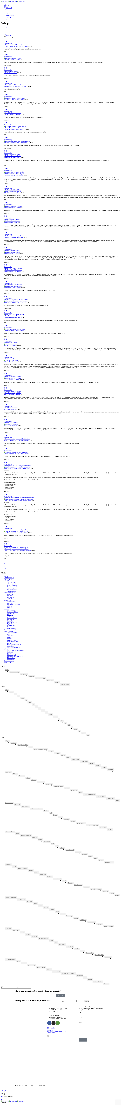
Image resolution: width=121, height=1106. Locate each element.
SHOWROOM (10, 15)
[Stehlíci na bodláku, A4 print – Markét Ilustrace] (62, 439)
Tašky (9, 598)
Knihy (9, 634)
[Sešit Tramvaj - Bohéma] (62, 423)
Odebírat (87, 1001)
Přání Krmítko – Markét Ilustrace (12, 287)
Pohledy (10, 637)
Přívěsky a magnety (13, 628)
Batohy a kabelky (9, 592)
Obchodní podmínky (52, 1027)
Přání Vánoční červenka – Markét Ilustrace (15, 302)
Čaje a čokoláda (12, 618)
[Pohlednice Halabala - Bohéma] (62, 155)
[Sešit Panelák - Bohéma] (62, 359)
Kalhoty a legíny (12, 586)
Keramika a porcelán (10, 629)
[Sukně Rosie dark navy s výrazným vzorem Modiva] (62, 498)
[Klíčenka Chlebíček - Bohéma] (62, 58)
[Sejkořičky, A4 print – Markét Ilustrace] (62, 329)
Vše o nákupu (51, 1028)
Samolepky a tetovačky (14, 644)
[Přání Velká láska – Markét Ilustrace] (62, 315)
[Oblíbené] (6, 41)
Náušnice (10, 613)
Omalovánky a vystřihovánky (15, 650)
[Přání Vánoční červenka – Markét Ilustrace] (62, 300)
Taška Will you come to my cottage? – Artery (16, 532)
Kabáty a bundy (12, 589)
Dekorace (10, 626)
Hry (9, 643)
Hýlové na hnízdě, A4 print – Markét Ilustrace (16, 46)
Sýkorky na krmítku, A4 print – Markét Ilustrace (16, 453)
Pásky (9, 606)
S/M (5, 470)
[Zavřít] (6, 572)
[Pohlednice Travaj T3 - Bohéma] (62, 269)
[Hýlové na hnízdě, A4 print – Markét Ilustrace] (62, 45)
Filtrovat (8, 35)
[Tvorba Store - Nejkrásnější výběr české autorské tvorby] (13, 1)
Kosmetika (10, 625)
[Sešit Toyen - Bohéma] (62, 408)
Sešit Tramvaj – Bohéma (10, 425)
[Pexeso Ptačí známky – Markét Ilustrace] (62, 127)
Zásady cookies (51, 1032)
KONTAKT (9, 17)
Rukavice (10, 603)
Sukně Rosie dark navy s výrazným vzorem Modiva (17, 500)
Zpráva (80, 1022)
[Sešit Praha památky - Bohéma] (62, 392)
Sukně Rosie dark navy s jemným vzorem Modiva (17, 468)
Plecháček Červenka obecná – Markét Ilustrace (16, 142)
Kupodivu (48, 1085)
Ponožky (10, 607)
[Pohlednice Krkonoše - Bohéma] (62, 206)
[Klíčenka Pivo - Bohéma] (62, 71)
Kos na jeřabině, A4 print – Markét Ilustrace (15, 86)
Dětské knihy (11, 655)
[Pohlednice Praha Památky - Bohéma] (62, 236)
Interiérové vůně (12, 622)
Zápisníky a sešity (12, 640)
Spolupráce (50, 1030)
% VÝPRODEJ (9, 578)
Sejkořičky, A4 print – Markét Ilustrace (14, 330)
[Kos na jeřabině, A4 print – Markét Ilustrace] (62, 85)
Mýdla (9, 624)
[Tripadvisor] (58, 1023)
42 (4, 566)
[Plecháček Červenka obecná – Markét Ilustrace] (62, 141)
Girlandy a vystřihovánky (14, 647)
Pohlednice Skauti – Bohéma (11, 253)
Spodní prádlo (11, 591)
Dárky (7, 616)
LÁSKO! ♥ (8, 579)
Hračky (10, 652)
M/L (7, 470)
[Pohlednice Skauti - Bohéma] (62, 251)
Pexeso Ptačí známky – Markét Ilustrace (14, 129)
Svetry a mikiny (12, 588)
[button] (8, 43)
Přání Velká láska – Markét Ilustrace (13, 317)
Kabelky (10, 595)
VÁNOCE (7, 662)
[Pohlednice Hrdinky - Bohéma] (62, 190)
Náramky (10, 615)
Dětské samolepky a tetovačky (16, 656)
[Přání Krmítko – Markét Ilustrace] (62, 285)
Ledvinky (10, 597)
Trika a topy (11, 583)
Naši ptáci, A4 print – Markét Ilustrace (14, 99)
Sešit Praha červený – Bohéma (12, 379)
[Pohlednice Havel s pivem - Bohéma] (62, 172)
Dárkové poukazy (9, 661)
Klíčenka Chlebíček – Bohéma (12, 59)
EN (6, 19)
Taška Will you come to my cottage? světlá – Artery (17, 550)
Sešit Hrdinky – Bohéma (10, 345)
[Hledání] (5, 10)
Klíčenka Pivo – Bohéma (10, 73)
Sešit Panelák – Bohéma (10, 361)
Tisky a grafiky (12, 632)
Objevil (35, 1085)
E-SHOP (8, 13)
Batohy (10, 594)
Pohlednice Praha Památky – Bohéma (14, 237)
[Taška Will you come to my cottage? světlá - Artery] (62, 548)
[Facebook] (49, 1023)
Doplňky (7, 600)
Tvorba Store (4, 27)
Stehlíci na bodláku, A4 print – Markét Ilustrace (16, 440)
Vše (6, 576)
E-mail (80, 1017)
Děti (6, 649)
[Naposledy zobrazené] (5, 1092)
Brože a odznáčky (12, 612)
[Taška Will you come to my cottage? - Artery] (62, 530)
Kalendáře (10, 646)
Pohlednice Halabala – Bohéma (12, 157)
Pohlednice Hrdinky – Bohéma (12, 193)
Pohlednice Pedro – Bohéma (11, 222)
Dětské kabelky (11, 659)
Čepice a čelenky (12, 601)
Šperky (6, 609)
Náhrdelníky (11, 610)
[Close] (1, 1096)
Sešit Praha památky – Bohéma (12, 394)
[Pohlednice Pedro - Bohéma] (62, 220)
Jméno (80, 1013)
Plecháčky (10, 619)
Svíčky (10, 621)
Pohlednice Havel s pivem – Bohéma (14, 175)
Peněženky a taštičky (13, 604)
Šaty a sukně (11, 582)
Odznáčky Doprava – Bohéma (12, 114)
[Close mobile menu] (1, 1099)
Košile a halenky (12, 585)
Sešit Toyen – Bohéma (10, 409)
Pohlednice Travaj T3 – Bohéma (12, 271)
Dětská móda (11, 658)
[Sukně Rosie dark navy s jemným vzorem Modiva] (62, 466)
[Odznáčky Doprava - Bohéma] (62, 113)
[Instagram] (53, 1023)
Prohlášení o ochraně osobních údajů (56, 1031)
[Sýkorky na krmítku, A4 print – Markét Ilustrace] (62, 452)
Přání (9, 638)
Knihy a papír (8, 631)
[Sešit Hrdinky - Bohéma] (62, 343)
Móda (6, 581)
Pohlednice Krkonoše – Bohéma (12, 207)
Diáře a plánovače (12, 641)
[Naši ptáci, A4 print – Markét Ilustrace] (62, 98)
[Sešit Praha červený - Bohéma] (62, 377)
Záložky (10, 635)
